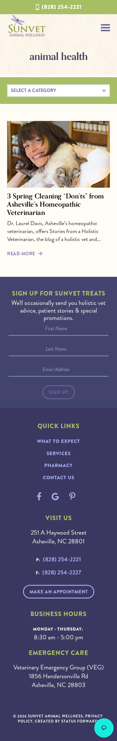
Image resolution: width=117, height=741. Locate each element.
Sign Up (58, 392)
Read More (21, 253)
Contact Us (58, 477)
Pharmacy (58, 465)
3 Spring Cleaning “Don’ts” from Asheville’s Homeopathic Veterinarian (55, 204)
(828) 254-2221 (62, 7)
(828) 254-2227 (61, 572)
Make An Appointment (59, 592)
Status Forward (79, 721)
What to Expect (58, 441)
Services (59, 453)
